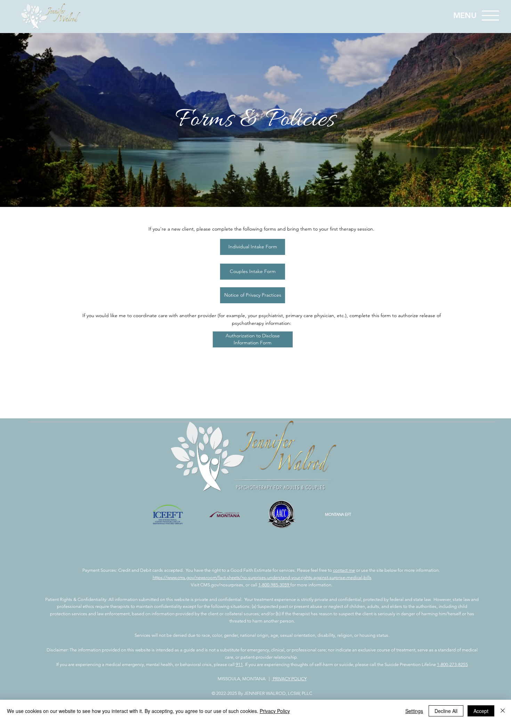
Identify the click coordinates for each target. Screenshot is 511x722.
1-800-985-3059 (274, 584)
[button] (490, 15)
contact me (344, 570)
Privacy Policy (275, 710)
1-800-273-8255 (452, 664)
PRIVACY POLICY (289, 678)
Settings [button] (414, 710)
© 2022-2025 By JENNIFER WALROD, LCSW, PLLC (262, 693)
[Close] (502, 710)
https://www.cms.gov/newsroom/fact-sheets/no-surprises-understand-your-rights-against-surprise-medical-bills (262, 577)
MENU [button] (465, 15)
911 (239, 664)
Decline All (446, 710)
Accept (480, 710)
